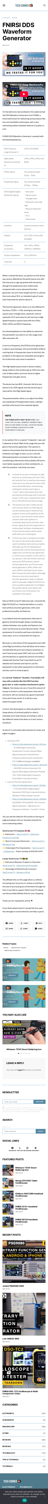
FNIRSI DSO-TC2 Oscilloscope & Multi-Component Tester (20, 1392)
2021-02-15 (9, 969)
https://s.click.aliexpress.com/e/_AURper (29, 799)
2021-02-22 (10, 996)
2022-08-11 (18, 1198)
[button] (18, 1053)
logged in (21, 1070)
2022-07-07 (6, 1289)
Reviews (14, 17)
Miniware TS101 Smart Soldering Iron (24, 1049)
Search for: (6, 1127)
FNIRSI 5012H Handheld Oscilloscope (26, 1220)
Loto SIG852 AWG (10, 1338)
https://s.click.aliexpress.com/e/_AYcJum (29, 744)
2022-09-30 (19, 1173)
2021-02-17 (5, 45)
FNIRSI (6, 947)
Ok (25, 1500)
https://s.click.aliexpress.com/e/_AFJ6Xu (29, 785)
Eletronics (6, 17)
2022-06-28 (6, 1341)
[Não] (45, 1496)
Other (5, 1433)
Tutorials (7, 1466)
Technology (8, 1453)
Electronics (8, 1487)
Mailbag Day (10, 963)
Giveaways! (8, 1420)
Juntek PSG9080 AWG (13, 1286)
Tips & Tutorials (10, 1460)
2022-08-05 (19, 1211)
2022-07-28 (19, 1224)
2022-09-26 (19, 1186)
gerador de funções (19, 947)
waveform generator (12, 950)
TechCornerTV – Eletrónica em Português (19, 865)
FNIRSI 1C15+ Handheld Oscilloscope (26, 1207)
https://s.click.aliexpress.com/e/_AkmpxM (29, 764)
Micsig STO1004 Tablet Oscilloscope (26, 1181)
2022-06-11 (5, 1396)
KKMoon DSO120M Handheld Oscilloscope (29, 1194)
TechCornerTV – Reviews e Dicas (16, 872)
